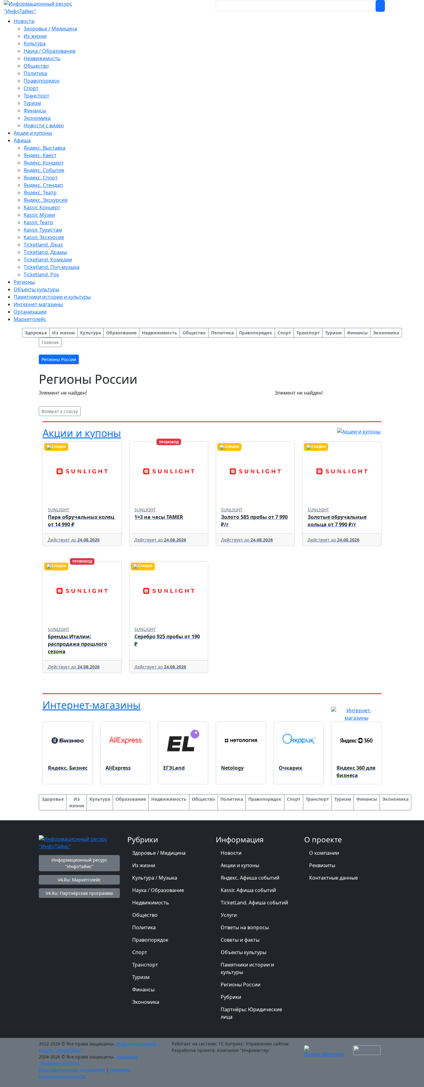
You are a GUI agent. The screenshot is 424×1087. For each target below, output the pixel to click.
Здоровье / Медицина (159, 852)
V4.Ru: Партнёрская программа (79, 893)
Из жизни (143, 865)
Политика (144, 927)
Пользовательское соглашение (72, 1070)
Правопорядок (150, 939)
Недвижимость (150, 902)
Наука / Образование (158, 890)
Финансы (143, 989)
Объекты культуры (243, 952)
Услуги (229, 915)
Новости (231, 852)
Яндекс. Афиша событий (250, 877)
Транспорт (145, 964)
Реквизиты (322, 865)
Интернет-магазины (92, 705)
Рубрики (231, 997)
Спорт (139, 952)
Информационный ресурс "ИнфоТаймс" (79, 863)
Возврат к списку (60, 411)
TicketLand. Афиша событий (254, 902)
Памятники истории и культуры (247, 968)
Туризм (141, 977)
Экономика (145, 1002)
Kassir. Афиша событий (248, 890)
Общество (145, 915)
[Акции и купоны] (359, 431)
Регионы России (240, 984)
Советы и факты (240, 939)
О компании (324, 852)
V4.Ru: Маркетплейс (79, 880)
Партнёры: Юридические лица (251, 1013)
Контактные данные (333, 877)
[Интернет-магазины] (356, 713)
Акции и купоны (82, 433)
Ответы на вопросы (245, 927)
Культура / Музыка (154, 877)
